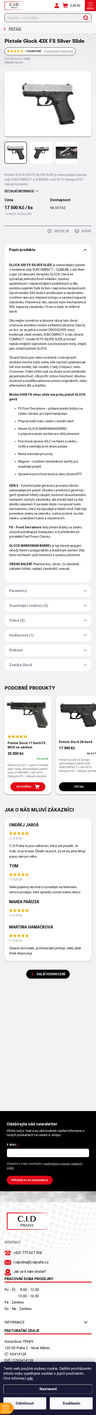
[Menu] (90, 5)
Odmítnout (25, 1403)
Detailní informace (19, 191)
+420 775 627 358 (27, 1253)
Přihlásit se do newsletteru (29, 1180)
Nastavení (48, 1389)
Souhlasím (71, 1403)
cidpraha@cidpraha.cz (31, 1262)
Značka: (13, 62)
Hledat (85, 17)
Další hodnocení (51, 974)
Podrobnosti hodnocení (58, 51)
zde (30, 1378)
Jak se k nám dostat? (29, 1271)
